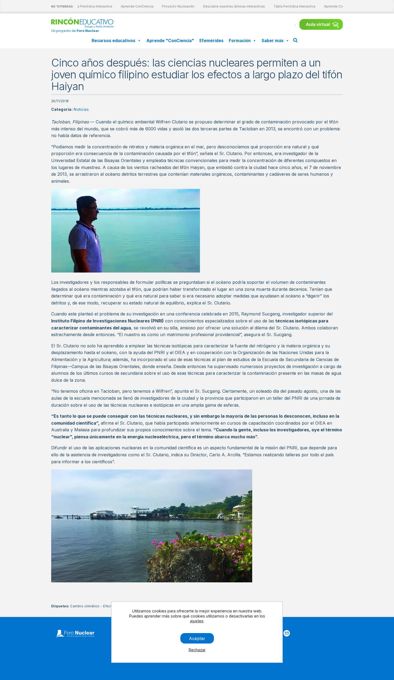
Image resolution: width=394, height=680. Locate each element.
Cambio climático (85, 606)
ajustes (196, 621)
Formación (240, 40)
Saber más (273, 40)
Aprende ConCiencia (133, 6)
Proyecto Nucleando (174, 6)
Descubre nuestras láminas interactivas (230, 6)
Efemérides (211, 40)
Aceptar (197, 638)
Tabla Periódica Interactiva (87, 6)
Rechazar (197, 650)
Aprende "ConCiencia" (170, 40)
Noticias (81, 109)
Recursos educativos (113, 40)
